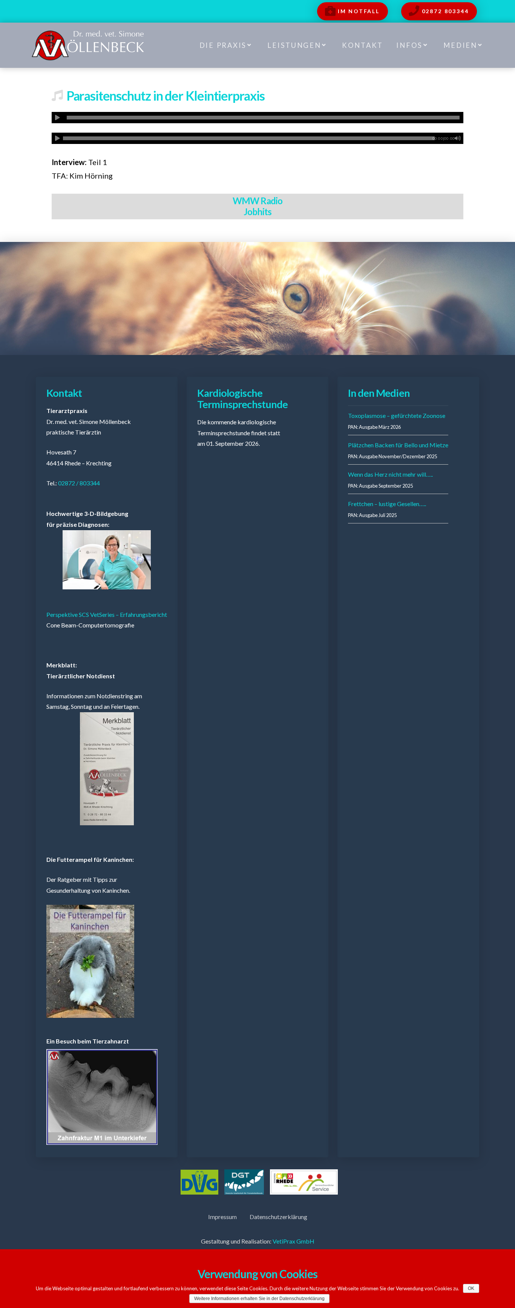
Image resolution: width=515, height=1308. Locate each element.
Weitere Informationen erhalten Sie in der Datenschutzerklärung (259, 1298)
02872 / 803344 (79, 482)
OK (471, 1288)
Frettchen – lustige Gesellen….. (387, 503)
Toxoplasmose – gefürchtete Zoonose (396, 415)
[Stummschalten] (457, 138)
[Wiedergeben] (57, 117)
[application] (258, 117)
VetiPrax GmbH (293, 1241)
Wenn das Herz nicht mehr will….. (390, 474)
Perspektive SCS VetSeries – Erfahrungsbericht (106, 614)
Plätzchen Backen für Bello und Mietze (398, 444)
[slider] (263, 117)
